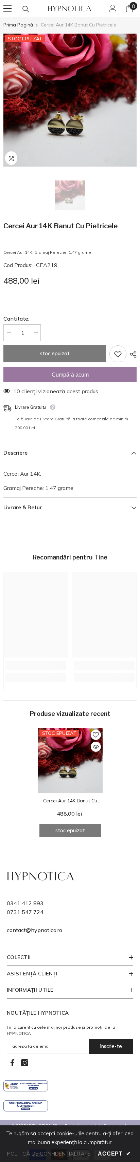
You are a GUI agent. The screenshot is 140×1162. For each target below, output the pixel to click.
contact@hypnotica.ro (34, 930)
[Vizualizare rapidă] (96, 747)
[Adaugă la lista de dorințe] (117, 353)
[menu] (7, 8)
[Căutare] (26, 9)
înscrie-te (111, 1046)
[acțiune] (131, 354)
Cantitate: (16, 318)
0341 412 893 (25, 903)
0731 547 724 (25, 912)
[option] (70, 100)
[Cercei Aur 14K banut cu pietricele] (70, 760)
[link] (35, 665)
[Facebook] (12, 1062)
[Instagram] (24, 1062)
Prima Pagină (18, 25)
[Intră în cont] (113, 8)
